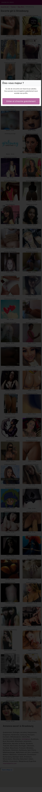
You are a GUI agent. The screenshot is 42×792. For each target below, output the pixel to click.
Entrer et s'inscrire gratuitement (21, 101)
